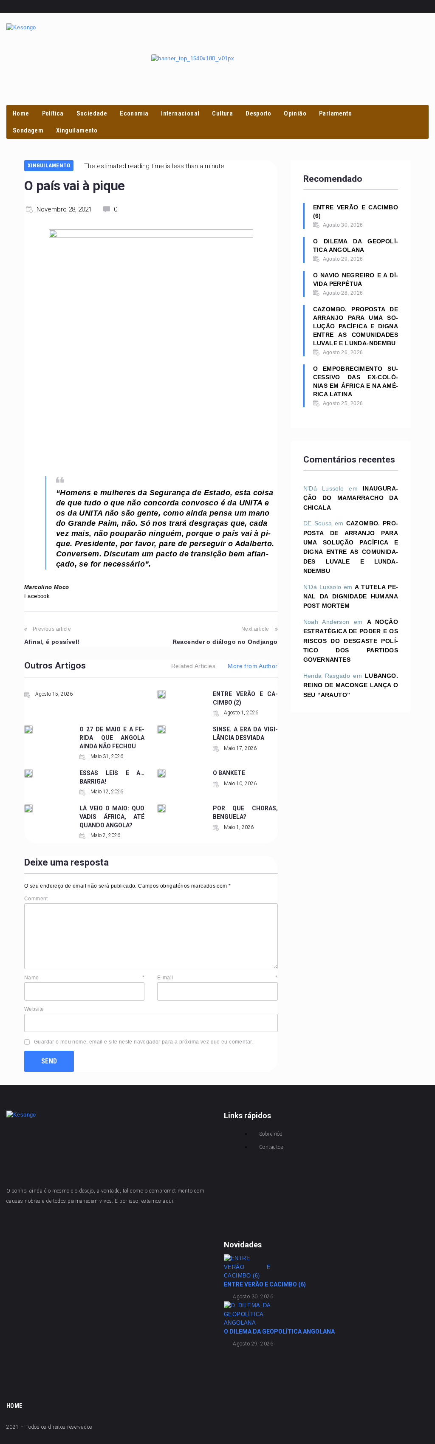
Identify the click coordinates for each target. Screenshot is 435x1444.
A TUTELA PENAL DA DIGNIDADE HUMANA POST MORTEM (350, 596)
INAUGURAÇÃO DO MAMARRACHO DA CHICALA (350, 498)
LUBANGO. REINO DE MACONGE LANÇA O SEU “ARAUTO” (350, 685)
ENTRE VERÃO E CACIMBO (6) (355, 211)
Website (34, 1009)
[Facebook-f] (333, 6)
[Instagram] (347, 6)
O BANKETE (229, 773)
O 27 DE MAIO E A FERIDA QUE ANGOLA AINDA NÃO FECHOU (111, 737)
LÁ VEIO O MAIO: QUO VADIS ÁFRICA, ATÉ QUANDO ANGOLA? (111, 816)
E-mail (217, 978)
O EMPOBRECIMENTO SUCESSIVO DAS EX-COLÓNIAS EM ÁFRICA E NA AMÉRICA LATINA (355, 381)
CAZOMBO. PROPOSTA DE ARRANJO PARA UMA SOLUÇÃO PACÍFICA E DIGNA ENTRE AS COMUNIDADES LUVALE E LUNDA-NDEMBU (355, 326)
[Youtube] (360, 6)
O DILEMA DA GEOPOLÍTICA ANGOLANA (355, 245)
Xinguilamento (49, 165)
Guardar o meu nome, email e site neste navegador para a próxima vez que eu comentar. (143, 1042)
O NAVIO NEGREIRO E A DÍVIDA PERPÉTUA (355, 279)
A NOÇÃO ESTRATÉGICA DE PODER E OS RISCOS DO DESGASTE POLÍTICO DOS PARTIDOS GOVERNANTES (350, 640)
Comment (36, 899)
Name (84, 978)
